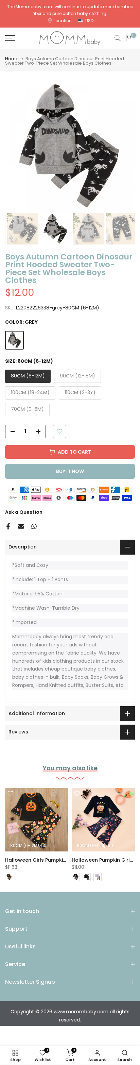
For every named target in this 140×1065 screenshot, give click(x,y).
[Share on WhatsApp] (34, 526)
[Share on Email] (21, 526)
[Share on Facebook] (8, 526)
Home (12, 58)
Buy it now (70, 471)
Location (63, 20)
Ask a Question (23, 512)
